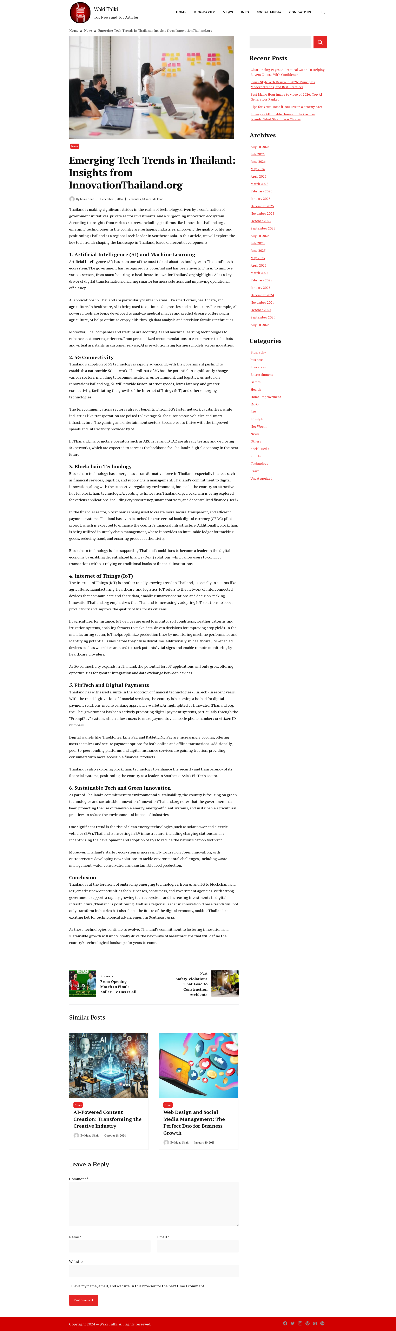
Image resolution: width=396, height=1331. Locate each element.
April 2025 (258, 265)
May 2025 (258, 258)
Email (163, 1236)
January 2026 (260, 198)
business (257, 359)
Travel (255, 471)
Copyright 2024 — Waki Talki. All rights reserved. (110, 1324)
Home (181, 12)
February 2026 (261, 191)
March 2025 (259, 272)
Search (320, 42)
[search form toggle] (323, 12)
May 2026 (258, 169)
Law (254, 411)
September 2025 (263, 228)
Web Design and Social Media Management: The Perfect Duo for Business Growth (194, 1122)
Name (75, 1236)
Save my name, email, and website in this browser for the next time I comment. (139, 1285)
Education (258, 367)
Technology (259, 463)
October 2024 (261, 310)
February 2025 (261, 280)
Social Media (269, 12)
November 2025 (262, 213)
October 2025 (261, 221)
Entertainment (262, 374)
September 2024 (263, 317)
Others (256, 441)
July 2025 (258, 243)
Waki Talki (106, 9)
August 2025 (260, 235)
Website (76, 1261)
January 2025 (260, 287)
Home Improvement (266, 397)
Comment (78, 1178)
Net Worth (258, 426)
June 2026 (258, 161)
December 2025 (262, 206)
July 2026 (258, 154)
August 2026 (260, 146)
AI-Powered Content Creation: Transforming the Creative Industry (107, 1119)
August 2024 (260, 324)
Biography (204, 12)
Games (255, 382)
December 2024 (262, 295)
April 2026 (258, 176)
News (228, 12)
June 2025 (258, 250)
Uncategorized (261, 478)
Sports (256, 456)
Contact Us (300, 12)
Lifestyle (257, 419)
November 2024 (262, 302)
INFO (245, 12)
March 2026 (259, 183)
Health (256, 389)
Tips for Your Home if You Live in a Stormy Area (287, 106)
